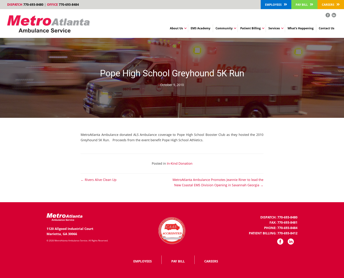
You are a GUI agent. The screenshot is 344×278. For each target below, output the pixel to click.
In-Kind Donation (179, 163)
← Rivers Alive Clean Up (98, 180)
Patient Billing (250, 28)
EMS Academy (200, 28)
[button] (276, 4)
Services (274, 28)
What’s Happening (301, 28)
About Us (176, 28)
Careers (211, 261)
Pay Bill (178, 261)
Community (224, 28)
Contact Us (326, 28)
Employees (142, 261)
